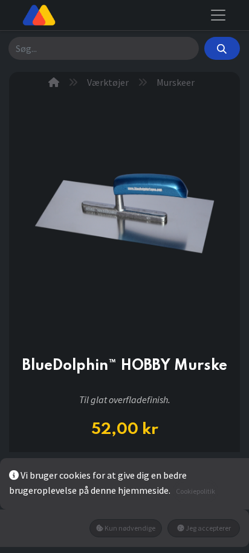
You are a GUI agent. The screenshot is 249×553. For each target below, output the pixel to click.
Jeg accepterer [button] (207, 527)
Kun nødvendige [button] (129, 527)
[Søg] (222, 48)
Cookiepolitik (195, 491)
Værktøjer (108, 82)
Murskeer (176, 82)
